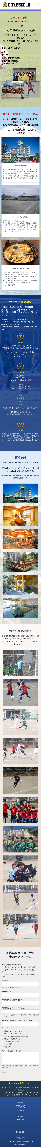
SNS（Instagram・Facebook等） (16, 1036)
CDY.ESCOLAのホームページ (14, 1034)
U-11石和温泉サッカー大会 (12, 965)
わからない (8, 1047)
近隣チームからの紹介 (12, 1041)
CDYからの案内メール (12, 1039)
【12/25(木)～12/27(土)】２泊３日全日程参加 (20, 967)
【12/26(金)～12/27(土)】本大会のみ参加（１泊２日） (20, 975)
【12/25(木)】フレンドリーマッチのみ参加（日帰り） (20, 971)
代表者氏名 (6, 991)
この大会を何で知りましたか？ (13, 1031)
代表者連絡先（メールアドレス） (14, 1008)
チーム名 (5, 981)
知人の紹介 (8, 1044)
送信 (4, 1072)
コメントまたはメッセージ (11, 1051)
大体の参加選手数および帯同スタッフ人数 (17, 1020)
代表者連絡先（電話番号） (12, 1000)
